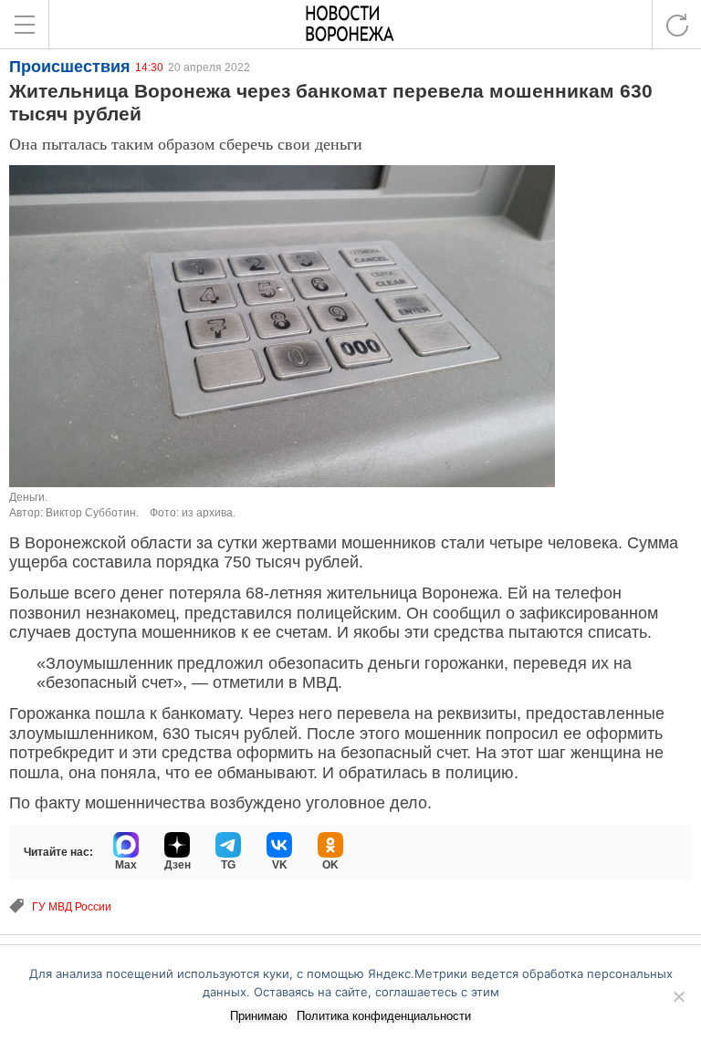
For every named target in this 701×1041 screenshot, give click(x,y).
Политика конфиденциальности (384, 1016)
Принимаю (259, 1016)
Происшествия (70, 66)
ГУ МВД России (71, 906)
